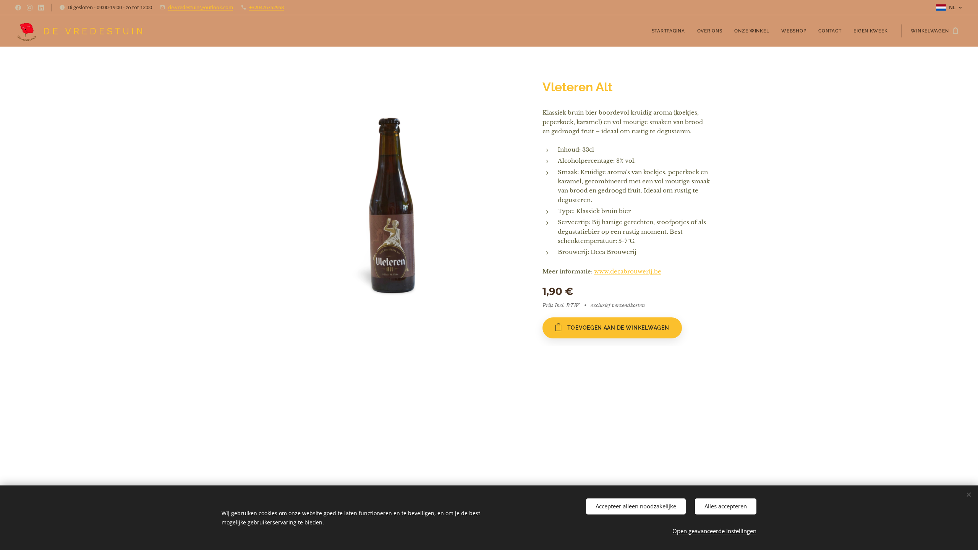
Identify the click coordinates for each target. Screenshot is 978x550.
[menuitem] (670, 30)
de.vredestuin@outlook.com (200, 7)
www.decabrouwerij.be (627, 271)
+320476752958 (266, 7)
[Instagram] (29, 7)
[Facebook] (18, 7)
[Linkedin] (41, 7)
